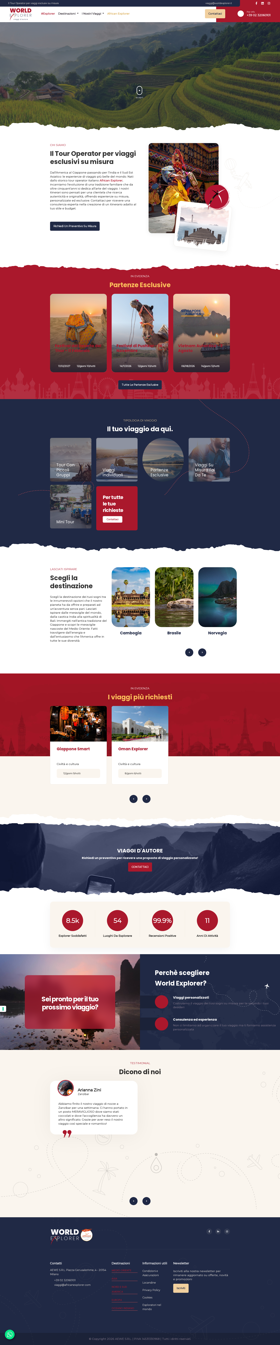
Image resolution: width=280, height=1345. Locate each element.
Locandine (149, 1282)
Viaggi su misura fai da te (205, 470)
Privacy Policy (151, 1290)
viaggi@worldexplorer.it (218, 3)
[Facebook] (209, 1231)
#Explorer (48, 13)
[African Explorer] (86, 1237)
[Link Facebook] (256, 3)
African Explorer (118, 13)
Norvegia (174, 633)
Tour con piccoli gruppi (65, 470)
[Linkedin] (218, 1231)
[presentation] (12, 76)
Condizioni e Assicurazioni (150, 1273)
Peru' (217, 633)
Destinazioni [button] (67, 13)
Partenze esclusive (160, 472)
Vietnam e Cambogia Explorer (139, 751)
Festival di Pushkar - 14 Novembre (139, 348)
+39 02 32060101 (259, 15)
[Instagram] (227, 1231)
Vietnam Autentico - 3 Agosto (200, 348)
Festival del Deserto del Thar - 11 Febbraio (78, 348)
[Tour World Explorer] (20, 14)
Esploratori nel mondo (151, 1307)
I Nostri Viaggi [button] (92, 13)
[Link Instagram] (269, 3)
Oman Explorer (71, 749)
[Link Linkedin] (262, 3)
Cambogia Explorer (199, 749)
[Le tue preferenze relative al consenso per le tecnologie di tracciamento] (3, 1009)
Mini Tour (65, 522)
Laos (260, 633)
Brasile (131, 633)
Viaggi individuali (113, 472)
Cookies (147, 1297)
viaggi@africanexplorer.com (72, 1284)
